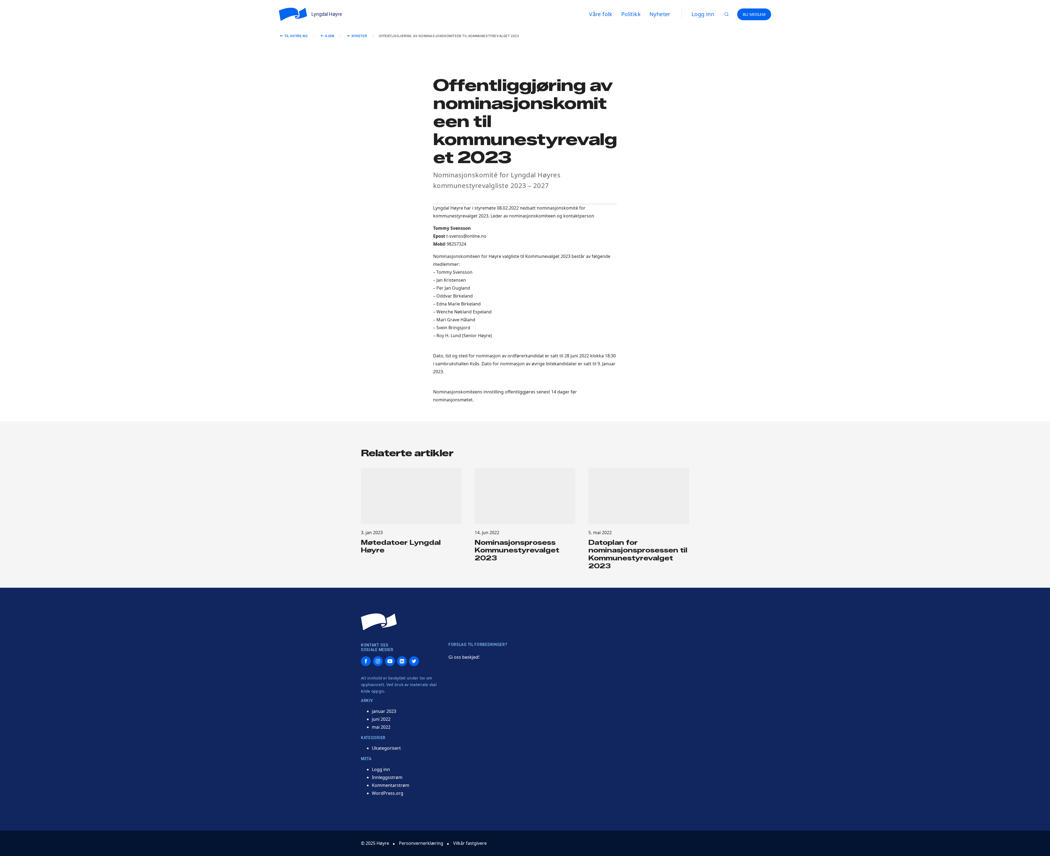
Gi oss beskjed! (463, 657)
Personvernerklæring (421, 843)
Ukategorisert (386, 748)
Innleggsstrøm (387, 777)
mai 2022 (381, 727)
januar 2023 (384, 711)
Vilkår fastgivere (470, 843)
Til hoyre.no (296, 36)
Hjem (329, 36)
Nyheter (359, 36)
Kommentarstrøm (390, 785)
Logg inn (703, 14)
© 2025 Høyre (375, 843)
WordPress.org (387, 793)
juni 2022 (381, 719)
